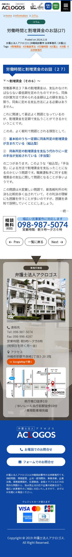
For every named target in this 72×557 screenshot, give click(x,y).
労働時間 (43, 46)
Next (54, 241)
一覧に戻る (35, 241)
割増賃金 (16, 46)
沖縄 (63, 46)
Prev (17, 241)
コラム (36, 21)
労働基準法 (30, 46)
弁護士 (54, 46)
